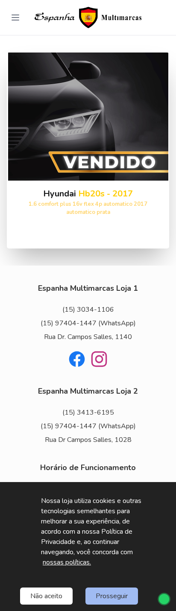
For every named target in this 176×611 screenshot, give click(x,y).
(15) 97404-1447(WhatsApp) (88, 323)
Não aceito (46, 596)
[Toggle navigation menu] (15, 17)
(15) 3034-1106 (88, 309)
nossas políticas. (67, 562)
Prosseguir (112, 596)
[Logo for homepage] (88, 17)
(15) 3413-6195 (88, 412)
